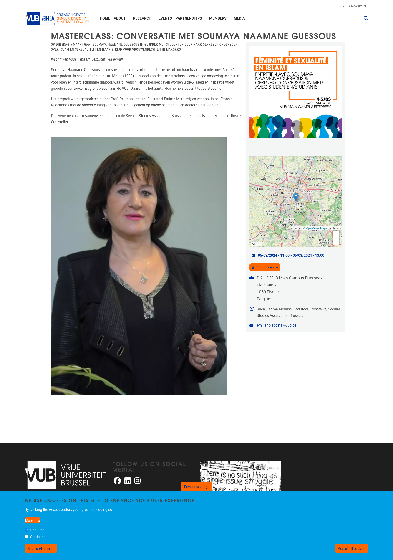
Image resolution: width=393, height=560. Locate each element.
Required (37, 530)
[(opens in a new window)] (65, 475)
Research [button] (142, 18)
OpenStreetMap (316, 228)
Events (165, 18)
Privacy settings (196, 486)
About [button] (120, 18)
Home (105, 18)
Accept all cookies (351, 548)
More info (32, 520)
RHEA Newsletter (354, 6)
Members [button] (218, 18)
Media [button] (240, 18)
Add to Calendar (267, 267)
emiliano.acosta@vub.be (276, 325)
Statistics (37, 537)
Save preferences (41, 548)
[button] (364, 18)
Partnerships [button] (189, 18)
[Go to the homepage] (58, 18)
